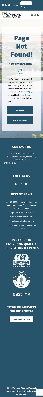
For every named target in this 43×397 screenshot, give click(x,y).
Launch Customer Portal (21, 319)
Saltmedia (22, 394)
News (15, 5)
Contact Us (20, 110)
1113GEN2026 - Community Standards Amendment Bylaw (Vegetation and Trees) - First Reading (21, 205)
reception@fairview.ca (24, 153)
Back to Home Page (20, 120)
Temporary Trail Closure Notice (21, 212)
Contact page (27, 92)
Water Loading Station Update (21, 221)
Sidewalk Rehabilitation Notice (21, 217)
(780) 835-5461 (10, 163)
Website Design (31, 391)
